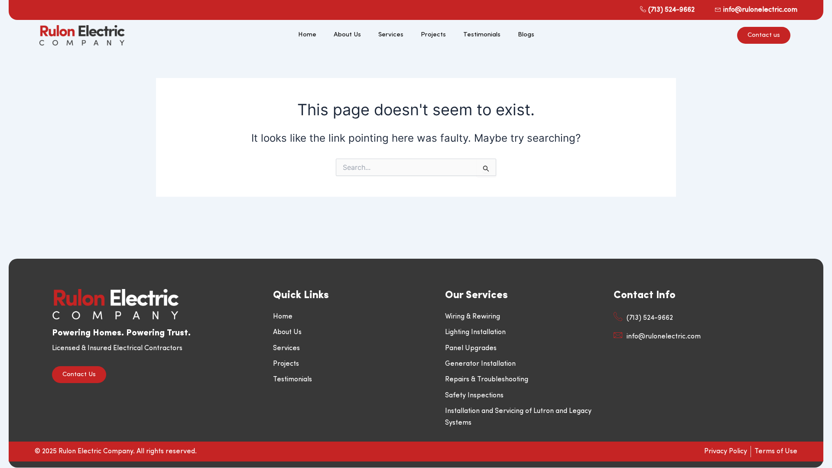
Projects (433, 35)
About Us (347, 35)
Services (390, 35)
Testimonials (481, 35)
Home (307, 35)
